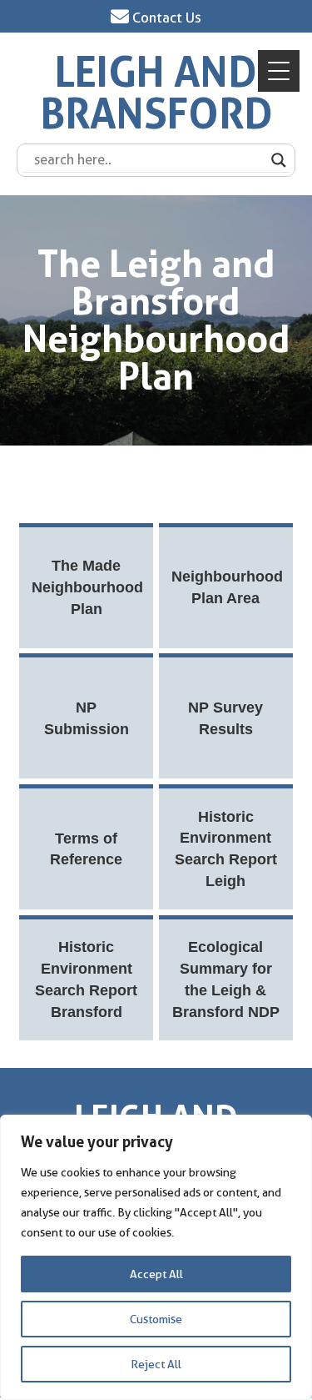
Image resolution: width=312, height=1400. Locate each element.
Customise (156, 1319)
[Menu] (279, 71)
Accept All (156, 1274)
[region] (156, 1257)
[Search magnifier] (278, 160)
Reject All (156, 1364)
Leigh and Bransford (156, 93)
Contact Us (165, 17)
